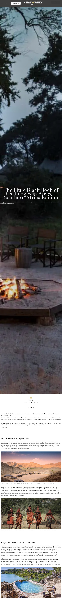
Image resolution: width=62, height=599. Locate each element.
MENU (6, 3)
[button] (55, 2)
